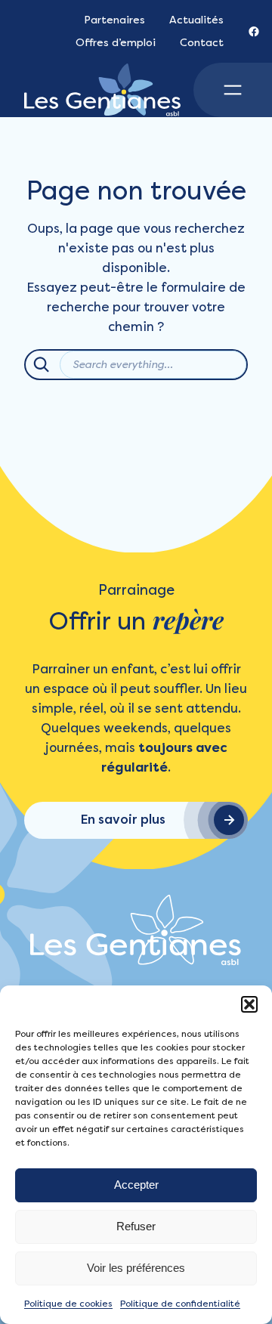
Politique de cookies (68, 1303)
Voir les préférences (136, 1267)
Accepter (136, 1184)
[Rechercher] (41, 364)
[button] (249, 1004)
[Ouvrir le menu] (233, 90)
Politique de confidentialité (180, 1303)
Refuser (136, 1226)
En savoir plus (123, 819)
